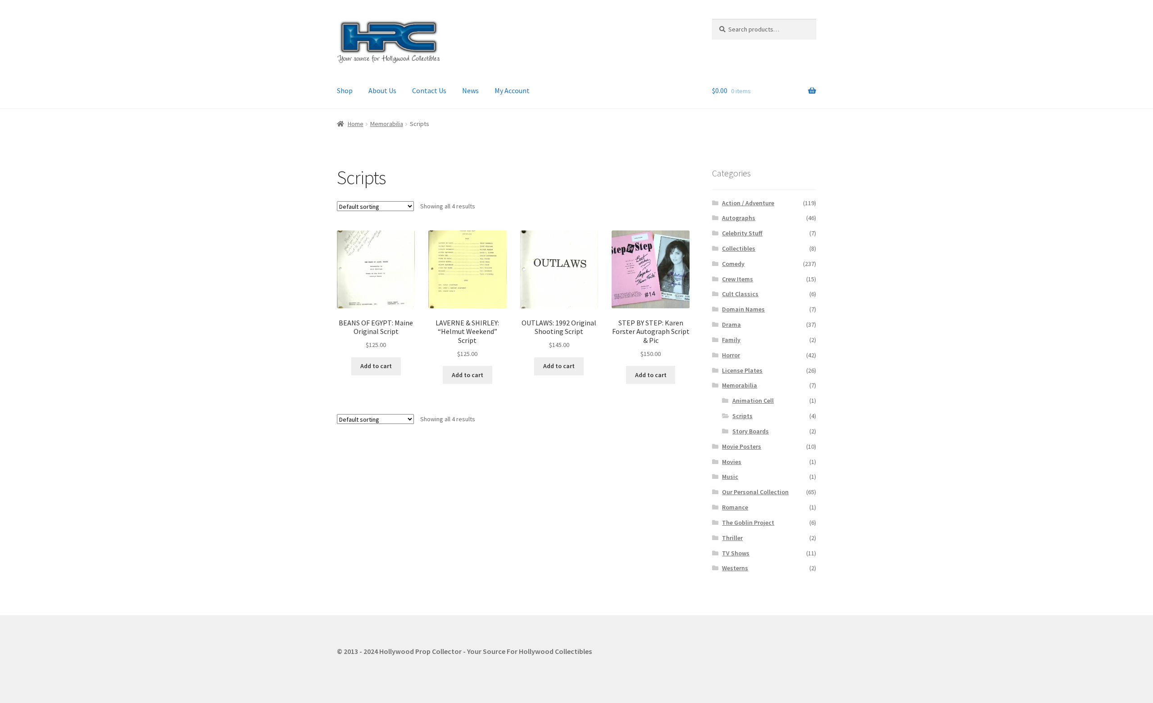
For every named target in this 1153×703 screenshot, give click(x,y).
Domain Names (743, 309)
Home (355, 124)
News (470, 90)
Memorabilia (386, 124)
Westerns (735, 568)
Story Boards (750, 431)
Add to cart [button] (376, 366)
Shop (345, 90)
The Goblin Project (748, 522)
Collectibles (738, 248)
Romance (735, 507)
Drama (731, 324)
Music (730, 477)
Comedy (733, 264)
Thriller (732, 538)
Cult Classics (740, 294)
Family (731, 340)
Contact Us (429, 90)
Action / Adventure (748, 203)
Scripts (742, 416)
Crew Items (737, 279)
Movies (731, 462)
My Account (512, 90)
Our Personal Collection (755, 492)
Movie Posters (741, 446)
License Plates (742, 370)
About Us (382, 90)
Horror (731, 355)
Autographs (738, 218)
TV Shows (735, 553)
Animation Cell (753, 401)
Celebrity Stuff (742, 233)
